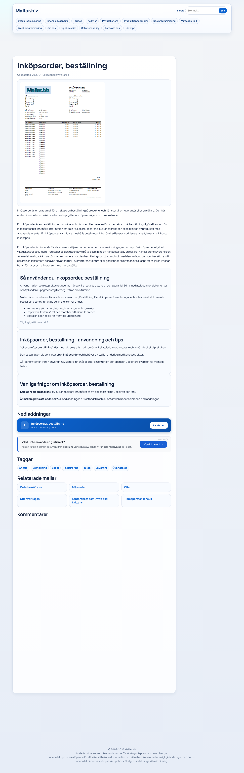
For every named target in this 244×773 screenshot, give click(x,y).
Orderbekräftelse (31, 487)
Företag (78, 20)
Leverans (102, 468)
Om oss (51, 28)
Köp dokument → (153, 444)
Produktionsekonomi (136, 20)
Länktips (130, 28)
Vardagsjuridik (189, 20)
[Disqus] (94, 560)
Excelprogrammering (29, 20)
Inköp (87, 468)
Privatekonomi (110, 20)
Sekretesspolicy (90, 28)
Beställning (40, 468)
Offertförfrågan (30, 499)
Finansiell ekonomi (57, 20)
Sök (223, 10)
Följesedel (78, 487)
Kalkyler (92, 20)
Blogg (180, 10)
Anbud (23, 468)
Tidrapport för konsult (138, 499)
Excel (55, 468)
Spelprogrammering (164, 20)
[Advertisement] (205, 77)
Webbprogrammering (30, 28)
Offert (128, 487)
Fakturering (71, 468)
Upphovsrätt (68, 28)
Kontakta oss (112, 28)
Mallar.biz (27, 11)
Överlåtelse (120, 468)
